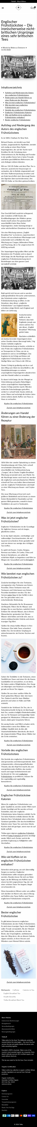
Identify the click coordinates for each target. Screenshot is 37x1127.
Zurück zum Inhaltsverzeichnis (18, 408)
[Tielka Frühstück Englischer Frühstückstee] (18, 978)
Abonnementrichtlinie (8, 1029)
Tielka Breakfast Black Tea (14, 1000)
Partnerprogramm (7, 1094)
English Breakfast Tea (12, 993)
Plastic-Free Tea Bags (8, 1107)
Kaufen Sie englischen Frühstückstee (18, 403)
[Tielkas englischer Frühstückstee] (18, 672)
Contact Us (5, 1096)
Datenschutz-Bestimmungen (10, 1021)
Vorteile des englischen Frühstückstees (20, 110)
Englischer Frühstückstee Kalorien (18, 112)
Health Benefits (10, 997)
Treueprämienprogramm (9, 1102)
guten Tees (11, 595)
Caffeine (16, 990)
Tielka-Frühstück (14, 836)
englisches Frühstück (26, 833)
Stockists (4, 1110)
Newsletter (5, 1105)
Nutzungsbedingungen (8, 1032)
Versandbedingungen (8, 1026)
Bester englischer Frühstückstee (17, 120)
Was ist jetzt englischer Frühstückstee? (20, 102)
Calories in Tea (28, 990)
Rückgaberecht (6, 1023)
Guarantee (5, 1099)
